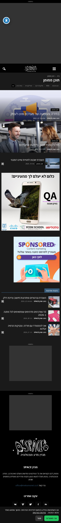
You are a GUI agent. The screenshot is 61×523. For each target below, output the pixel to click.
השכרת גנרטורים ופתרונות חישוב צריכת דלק (24, 297)
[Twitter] (30, 504)
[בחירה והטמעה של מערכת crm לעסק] (30, 116)
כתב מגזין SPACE (53, 118)
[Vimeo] (23, 504)
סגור (39, 518)
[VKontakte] (15, 504)
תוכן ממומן (55, 110)
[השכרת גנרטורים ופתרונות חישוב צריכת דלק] (54, 302)
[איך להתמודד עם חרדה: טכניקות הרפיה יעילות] (54, 330)
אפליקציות (28, 86)
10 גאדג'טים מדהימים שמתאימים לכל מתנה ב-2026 (25, 313)
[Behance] (46, 504)
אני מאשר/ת (51, 518)
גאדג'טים (19, 86)
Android (55, 86)
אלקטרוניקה (39, 86)
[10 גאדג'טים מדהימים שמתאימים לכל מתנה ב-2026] (54, 316)
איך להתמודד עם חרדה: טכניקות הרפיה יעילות (27, 327)
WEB (47, 86)
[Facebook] (38, 504)
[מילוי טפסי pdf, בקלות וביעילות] (30, 148)
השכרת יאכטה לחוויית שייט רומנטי (27, 159)
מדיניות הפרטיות (39, 512)
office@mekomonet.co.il (26, 485)
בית (58, 76)
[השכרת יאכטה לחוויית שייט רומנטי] (52, 163)
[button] (4, 69)
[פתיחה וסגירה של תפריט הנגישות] (6, 20)
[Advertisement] (30, 33)
